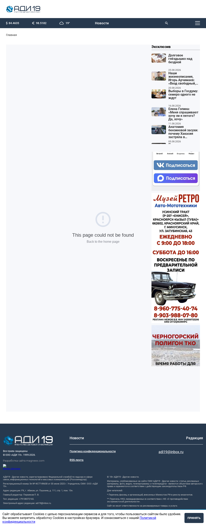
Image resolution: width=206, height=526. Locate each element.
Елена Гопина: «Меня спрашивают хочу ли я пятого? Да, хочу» (183, 114)
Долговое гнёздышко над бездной (180, 59)
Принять (194, 518)
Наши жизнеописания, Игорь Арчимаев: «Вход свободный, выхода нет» (182, 78)
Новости (102, 23)
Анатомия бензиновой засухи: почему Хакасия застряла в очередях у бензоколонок (183, 132)
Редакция (194, 438)
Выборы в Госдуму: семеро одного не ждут (183, 94)
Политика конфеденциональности (93, 451)
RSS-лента (76, 460)
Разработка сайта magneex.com (23, 460)
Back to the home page (103, 241)
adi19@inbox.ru (171, 452)
